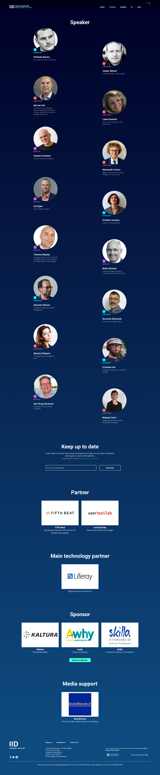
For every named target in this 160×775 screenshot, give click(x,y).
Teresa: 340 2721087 (53, 750)
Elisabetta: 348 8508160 (54, 752)
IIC (132, 7)
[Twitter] (13, 757)
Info (139, 7)
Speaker (112, 7)
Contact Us (74, 742)
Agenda (123, 7)
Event (102, 7)
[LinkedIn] (17, 757)
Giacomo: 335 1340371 (53, 754)
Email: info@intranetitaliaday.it (56, 756)
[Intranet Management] (113, 755)
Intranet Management (135, 748)
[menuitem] (102, 7)
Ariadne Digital (114, 750)
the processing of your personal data (88, 458)
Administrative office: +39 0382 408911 (59, 748)
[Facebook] (10, 757)
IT (146, 3)
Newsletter (61, 742)
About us (49, 742)
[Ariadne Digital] (139, 755)
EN (149, 3)
